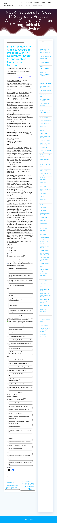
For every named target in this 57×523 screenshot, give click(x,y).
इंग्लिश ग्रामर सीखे (43, 337)
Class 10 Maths (43, 126)
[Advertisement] (45, 366)
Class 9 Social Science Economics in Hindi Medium (44, 259)
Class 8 (43, 2)
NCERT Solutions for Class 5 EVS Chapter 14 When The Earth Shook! (45, 51)
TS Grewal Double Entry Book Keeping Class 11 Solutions (45, 330)
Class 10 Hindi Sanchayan (45, 120)
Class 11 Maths (43, 162)
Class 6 (21, 5)
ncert (8, 4)
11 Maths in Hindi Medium (45, 83)
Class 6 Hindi (42, 204)
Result (41, 314)
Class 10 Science (43, 133)
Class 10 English (43, 108)
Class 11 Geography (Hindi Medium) (15, 42)
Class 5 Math (42, 202)
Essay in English (43, 280)
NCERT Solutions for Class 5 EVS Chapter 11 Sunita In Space (45, 68)
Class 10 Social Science (45, 140)
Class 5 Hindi (42, 199)
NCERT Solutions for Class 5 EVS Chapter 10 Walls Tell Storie (45, 74)
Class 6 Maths (43, 207)
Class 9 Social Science (44, 250)
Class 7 (50, 2)
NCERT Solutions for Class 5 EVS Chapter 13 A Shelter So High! (45, 57)
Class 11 (28, 5)
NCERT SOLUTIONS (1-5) (39, 5)
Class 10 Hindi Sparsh (44, 123)
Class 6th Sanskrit (43, 217)
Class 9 (36, 2)
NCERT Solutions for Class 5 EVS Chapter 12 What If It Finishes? (45, 62)
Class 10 (28, 2)
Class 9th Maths (43, 278)
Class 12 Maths (43, 182)
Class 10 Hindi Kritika (44, 115)
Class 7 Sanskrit (43, 223)
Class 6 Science (43, 210)
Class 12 (21, 2)
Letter (41, 286)
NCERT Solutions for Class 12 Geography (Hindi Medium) (45, 295)
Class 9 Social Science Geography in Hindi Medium (44, 265)
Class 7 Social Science (44, 226)
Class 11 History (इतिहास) (45, 159)
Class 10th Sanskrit (44, 147)
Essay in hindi (43, 283)
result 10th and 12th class (45, 316)
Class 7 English (43, 220)
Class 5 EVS (42, 196)
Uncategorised (43, 334)
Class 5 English (43, 193)
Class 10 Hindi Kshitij (44, 117)
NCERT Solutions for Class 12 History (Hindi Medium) (45, 301)
